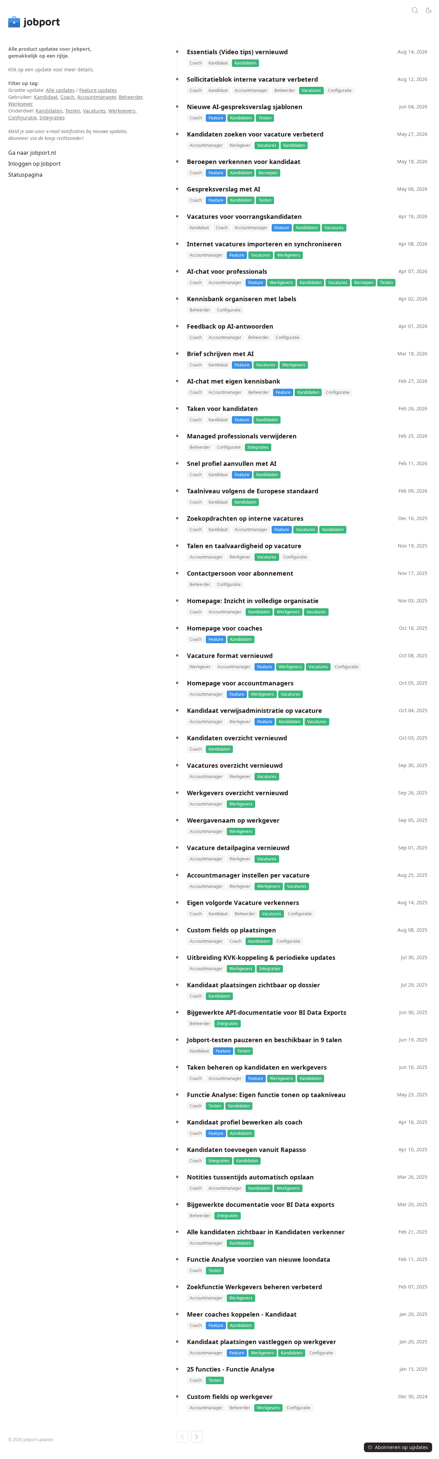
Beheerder (130, 97)
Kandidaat (46, 97)
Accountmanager (96, 97)
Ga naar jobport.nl (32, 152)
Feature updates (98, 90)
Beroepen (268, 173)
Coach (67, 97)
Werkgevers (121, 110)
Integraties (52, 117)
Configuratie (22, 117)
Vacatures (94, 110)
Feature (216, 118)
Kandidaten (49, 110)
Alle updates (60, 90)
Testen (72, 110)
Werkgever (20, 104)
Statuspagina (25, 174)
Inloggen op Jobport (34, 163)
